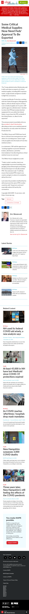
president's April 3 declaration (13, 124)
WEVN (4, 592)
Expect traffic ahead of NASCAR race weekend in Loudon (19, 293)
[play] (2, 612)
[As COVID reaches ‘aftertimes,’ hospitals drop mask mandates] (13, 399)
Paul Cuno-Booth (7, 380)
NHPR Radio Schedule (8, 573)
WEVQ (4, 594)
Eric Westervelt (11, 41)
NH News (14, 248)
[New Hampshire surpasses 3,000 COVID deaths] (13, 437)
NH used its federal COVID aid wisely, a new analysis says (13, 331)
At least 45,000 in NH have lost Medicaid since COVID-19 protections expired (14, 372)
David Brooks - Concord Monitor (11, 420)
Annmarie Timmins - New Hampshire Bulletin (14, 337)
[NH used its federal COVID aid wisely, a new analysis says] (13, 317)
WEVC (4, 587)
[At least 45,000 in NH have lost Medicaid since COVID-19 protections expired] (13, 357)
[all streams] (27, 612)
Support (23, 2)
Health (4, 366)
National (9, 199)
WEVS (4, 596)
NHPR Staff (6, 458)
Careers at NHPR (7, 576)
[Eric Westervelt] (5, 216)
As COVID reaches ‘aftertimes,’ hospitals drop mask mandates (14, 413)
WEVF (4, 588)
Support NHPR (12, 543)
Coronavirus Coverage (13, 202)
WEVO (4, 593)
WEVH (4, 589)
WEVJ (4, 591)
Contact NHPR (6, 570)
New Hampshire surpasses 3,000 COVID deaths (11, 451)
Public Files (5, 583)
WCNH (4, 586)
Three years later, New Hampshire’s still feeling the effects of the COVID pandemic (14, 491)
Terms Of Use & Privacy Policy (10, 580)
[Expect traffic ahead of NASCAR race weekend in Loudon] (7, 292)
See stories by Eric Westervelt (18, 234)
